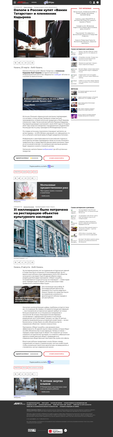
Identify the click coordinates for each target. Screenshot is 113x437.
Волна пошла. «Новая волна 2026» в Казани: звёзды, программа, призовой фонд (85, 13)
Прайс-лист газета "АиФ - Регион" (62, 404)
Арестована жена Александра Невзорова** (86, 103)
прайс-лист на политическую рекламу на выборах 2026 (42, 406)
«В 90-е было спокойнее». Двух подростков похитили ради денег (88, 234)
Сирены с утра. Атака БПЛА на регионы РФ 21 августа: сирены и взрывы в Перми (85, 20)
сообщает (57, 74)
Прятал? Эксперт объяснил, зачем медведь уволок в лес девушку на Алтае (88, 53)
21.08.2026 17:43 (18, 207)
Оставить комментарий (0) (56, 158)
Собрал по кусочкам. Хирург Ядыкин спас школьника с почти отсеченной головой (89, 82)
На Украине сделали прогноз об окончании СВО (87, 92)
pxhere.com (17, 58)
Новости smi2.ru (20, 200)
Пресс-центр (45, 403)
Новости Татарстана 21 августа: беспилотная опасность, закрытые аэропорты (85, 41)
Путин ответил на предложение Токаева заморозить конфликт (87, 115)
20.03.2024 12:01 (18, 7)
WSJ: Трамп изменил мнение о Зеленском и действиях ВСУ (86, 109)
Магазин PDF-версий (56, 403)
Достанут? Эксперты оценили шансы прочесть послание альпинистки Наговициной (89, 240)
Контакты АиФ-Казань (45, 404)
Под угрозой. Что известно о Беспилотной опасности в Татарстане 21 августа (85, 34)
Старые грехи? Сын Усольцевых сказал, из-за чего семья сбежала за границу (88, 76)
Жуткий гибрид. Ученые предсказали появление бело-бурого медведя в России (89, 70)
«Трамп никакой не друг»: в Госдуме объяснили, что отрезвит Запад (88, 97)
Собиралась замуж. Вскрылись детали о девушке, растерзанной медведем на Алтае (88, 223)
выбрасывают (48, 149)
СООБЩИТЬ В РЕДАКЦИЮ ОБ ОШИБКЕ (69, 406)
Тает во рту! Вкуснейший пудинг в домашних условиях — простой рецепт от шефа (88, 229)
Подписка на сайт (32, 404)
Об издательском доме (33, 403)
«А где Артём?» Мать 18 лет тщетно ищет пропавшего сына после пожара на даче (88, 217)
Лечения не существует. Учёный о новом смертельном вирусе (88, 63)
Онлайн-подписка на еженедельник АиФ (75, 403)
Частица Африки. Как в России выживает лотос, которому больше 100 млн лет (88, 211)
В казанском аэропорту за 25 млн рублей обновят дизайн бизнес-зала (44, 100)
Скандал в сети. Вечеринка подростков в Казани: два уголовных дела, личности (85, 27)
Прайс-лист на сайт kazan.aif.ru (82, 404)
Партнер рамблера (42, 430)
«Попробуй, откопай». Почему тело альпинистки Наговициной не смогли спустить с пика (88, 59)
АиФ (26, 258)
